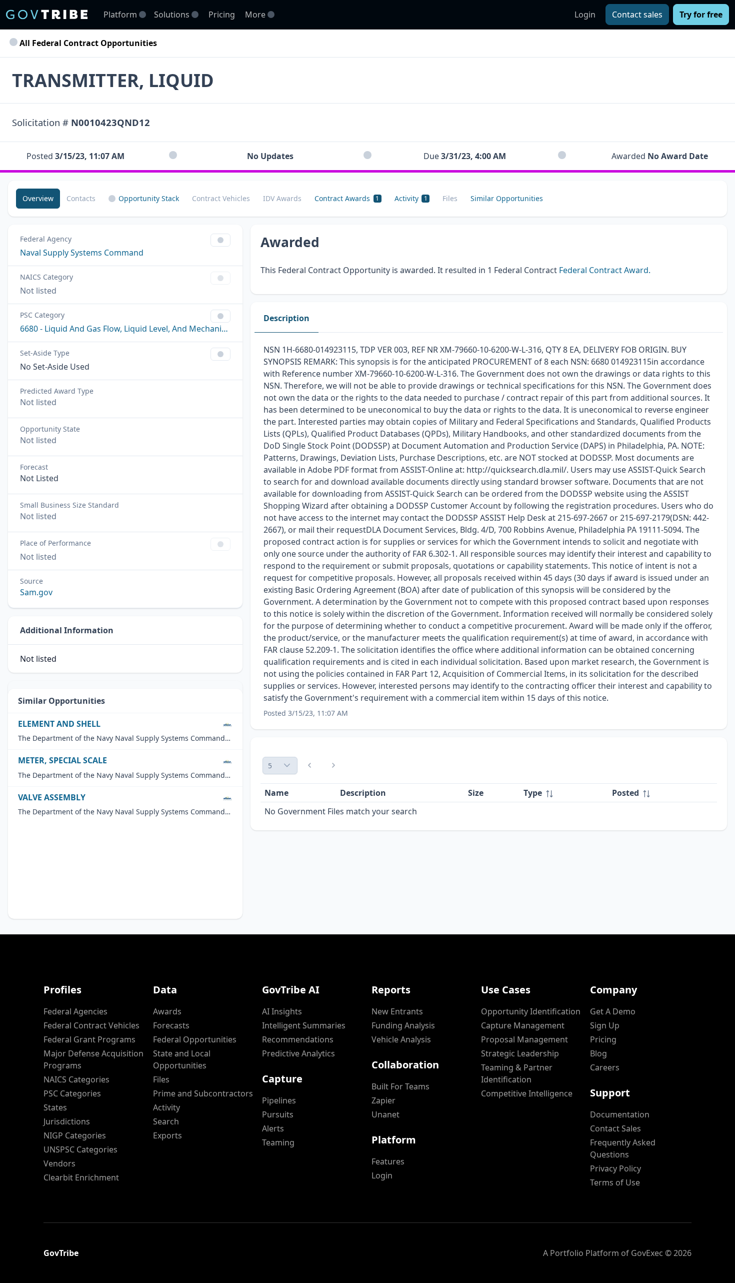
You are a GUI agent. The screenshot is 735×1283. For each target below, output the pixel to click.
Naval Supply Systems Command (82, 252)
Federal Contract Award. (604, 270)
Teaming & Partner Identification (516, 1073)
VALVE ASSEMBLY (52, 797)
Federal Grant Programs (90, 1039)
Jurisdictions (67, 1121)
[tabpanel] (489, 531)
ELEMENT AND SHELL (59, 724)
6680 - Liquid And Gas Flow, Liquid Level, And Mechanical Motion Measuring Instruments (125, 328)
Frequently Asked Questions (623, 1148)
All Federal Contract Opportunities (87, 43)
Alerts (273, 1128)
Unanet (386, 1114)
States (55, 1107)
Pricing (221, 14)
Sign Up (605, 1025)
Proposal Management (524, 1039)
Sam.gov (36, 592)
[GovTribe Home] (47, 15)
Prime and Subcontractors (203, 1093)
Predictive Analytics (298, 1053)
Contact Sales (615, 1128)
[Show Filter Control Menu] (220, 240)
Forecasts (171, 1025)
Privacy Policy (615, 1168)
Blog (598, 1053)
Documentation (620, 1114)
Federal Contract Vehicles (92, 1025)
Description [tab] (287, 318)
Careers (605, 1067)
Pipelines (279, 1100)
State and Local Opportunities (181, 1059)
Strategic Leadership (520, 1053)
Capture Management (522, 1025)
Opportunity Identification (530, 1011)
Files (161, 1079)
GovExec (647, 1252)
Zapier (384, 1100)
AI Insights (282, 1011)
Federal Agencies (76, 1011)
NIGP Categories (75, 1135)
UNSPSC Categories (81, 1149)
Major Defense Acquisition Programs (94, 1059)
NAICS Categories (77, 1079)
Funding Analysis (403, 1025)
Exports (167, 1135)
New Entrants (397, 1011)
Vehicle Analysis (401, 1039)
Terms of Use (615, 1182)
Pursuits (278, 1114)
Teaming (278, 1142)
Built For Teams (401, 1086)
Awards (167, 1011)
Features (388, 1161)
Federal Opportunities (194, 1039)
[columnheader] (564, 793)
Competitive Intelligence (526, 1093)
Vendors (60, 1163)
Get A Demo (613, 1011)
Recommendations (298, 1039)
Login (585, 14)
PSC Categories (72, 1093)
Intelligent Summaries (304, 1025)
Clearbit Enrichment (81, 1177)
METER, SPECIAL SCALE (62, 760)
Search (166, 1121)
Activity (166, 1107)
